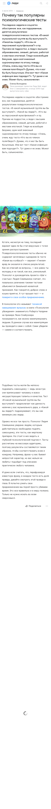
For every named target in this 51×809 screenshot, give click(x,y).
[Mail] (8, 3)
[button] (25, 221)
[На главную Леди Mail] (14, 3)
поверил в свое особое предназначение (23, 297)
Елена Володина (18, 84)
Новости (19, 11)
